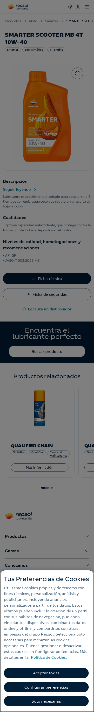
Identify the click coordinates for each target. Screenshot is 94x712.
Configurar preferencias (46, 687)
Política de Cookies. (49, 657)
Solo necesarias (46, 701)
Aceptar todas (46, 673)
